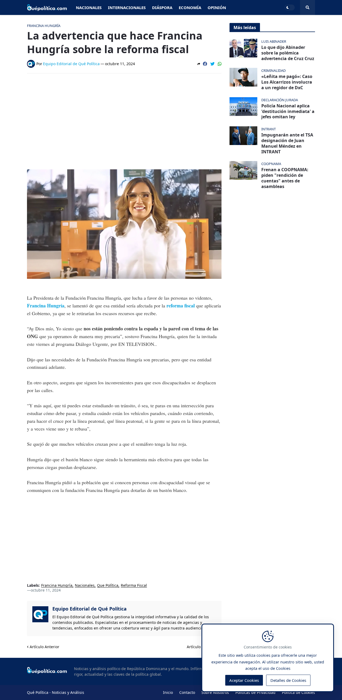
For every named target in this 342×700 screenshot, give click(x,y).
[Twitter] (212, 64)
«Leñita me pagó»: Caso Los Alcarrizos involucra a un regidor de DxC (286, 82)
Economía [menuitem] (190, 7)
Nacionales (85, 586)
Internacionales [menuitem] (127, 7)
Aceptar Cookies (244, 680)
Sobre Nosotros (215, 692)
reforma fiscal (180, 305)
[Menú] (307, 7)
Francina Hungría (56, 586)
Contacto (187, 692)
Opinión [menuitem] (217, 7)
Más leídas (245, 27)
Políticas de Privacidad (255, 692)
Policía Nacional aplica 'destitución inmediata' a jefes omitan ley (287, 111)
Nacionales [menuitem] (89, 7)
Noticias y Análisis (68, 692)
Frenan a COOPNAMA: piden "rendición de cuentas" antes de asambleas (284, 178)
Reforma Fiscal (134, 586)
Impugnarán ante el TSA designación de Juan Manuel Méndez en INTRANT (287, 143)
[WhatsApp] (219, 64)
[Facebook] (205, 64)
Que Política (107, 586)
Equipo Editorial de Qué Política (89, 608)
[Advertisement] (124, 117)
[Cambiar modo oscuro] (290, 7)
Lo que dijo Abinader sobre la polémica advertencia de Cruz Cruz (287, 53)
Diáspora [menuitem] (162, 7)
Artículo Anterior (44, 646)
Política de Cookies (298, 692)
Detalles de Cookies (288, 680)
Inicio (168, 692)
